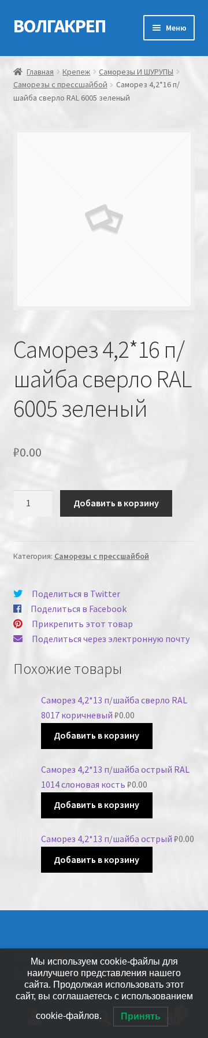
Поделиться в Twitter (76, 593)
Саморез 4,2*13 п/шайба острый (106, 838)
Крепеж (76, 71)
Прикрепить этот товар (82, 623)
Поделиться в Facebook (79, 608)
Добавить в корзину (116, 503)
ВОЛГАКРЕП (59, 26)
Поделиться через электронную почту (111, 638)
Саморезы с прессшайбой (60, 84)
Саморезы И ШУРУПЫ (136, 71)
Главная (40, 71)
